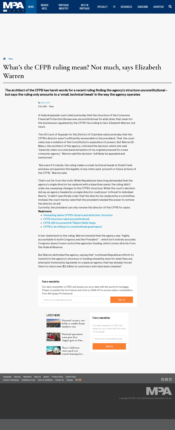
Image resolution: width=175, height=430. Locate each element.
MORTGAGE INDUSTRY (64, 6)
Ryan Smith (45, 102)
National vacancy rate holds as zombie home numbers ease (73, 323)
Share (51, 106)
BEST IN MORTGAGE (85, 6)
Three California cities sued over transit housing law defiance (72, 350)
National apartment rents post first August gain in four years (72, 337)
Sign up (121, 299)
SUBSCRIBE (142, 6)
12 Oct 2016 (42, 106)
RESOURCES (126, 6)
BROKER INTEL (44, 6)
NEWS (31, 6)
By (44, 102)
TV (114, 6)
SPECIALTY (102, 6)
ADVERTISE (158, 6)
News (11, 58)
